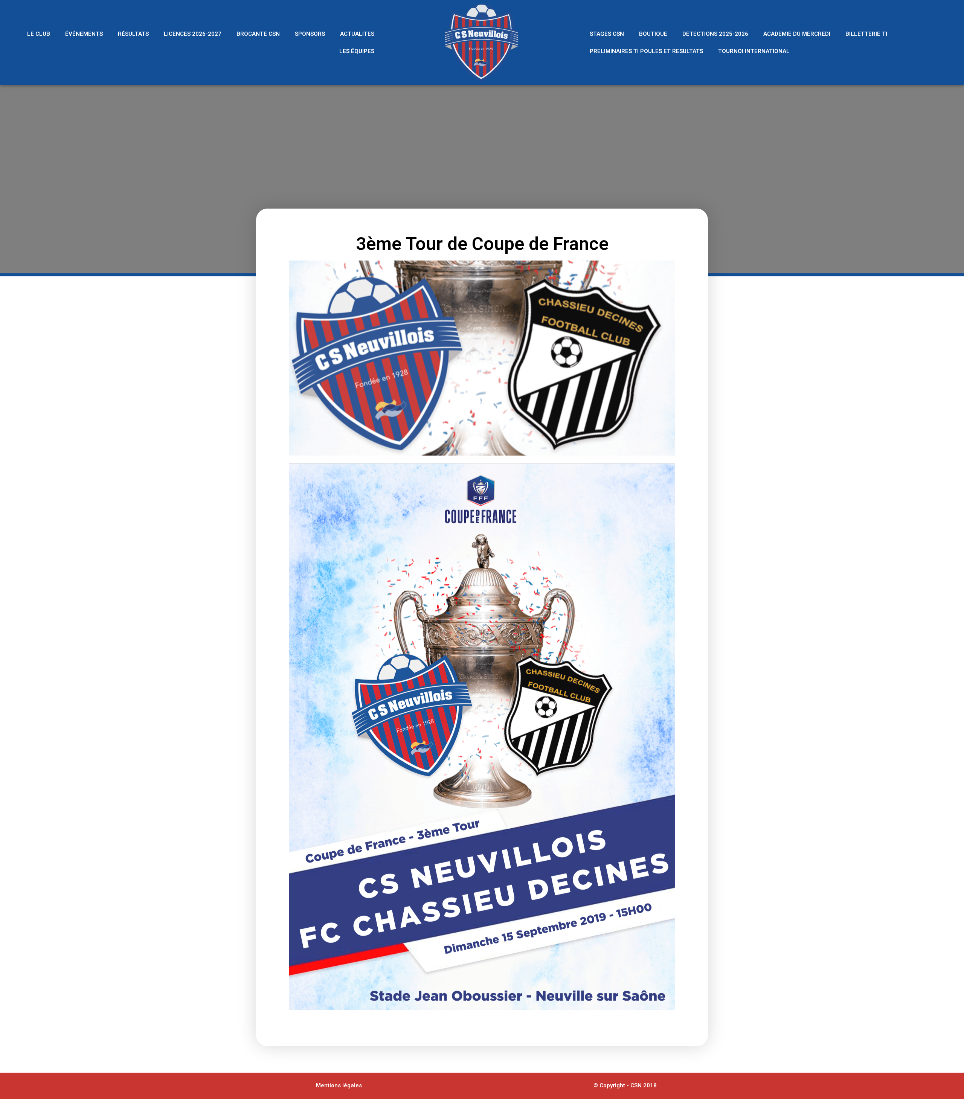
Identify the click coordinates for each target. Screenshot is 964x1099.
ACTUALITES (357, 33)
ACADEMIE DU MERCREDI (796, 33)
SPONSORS (310, 33)
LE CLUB (38, 33)
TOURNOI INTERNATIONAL (754, 51)
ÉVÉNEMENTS (84, 33)
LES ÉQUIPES (356, 51)
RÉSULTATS (133, 33)
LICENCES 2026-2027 (192, 33)
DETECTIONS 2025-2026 (715, 33)
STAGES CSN (607, 33)
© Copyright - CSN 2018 (625, 1085)
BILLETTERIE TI (866, 33)
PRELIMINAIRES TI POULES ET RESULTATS (646, 51)
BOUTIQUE (653, 33)
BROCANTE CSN (258, 33)
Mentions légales (339, 1085)
